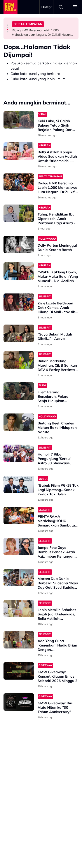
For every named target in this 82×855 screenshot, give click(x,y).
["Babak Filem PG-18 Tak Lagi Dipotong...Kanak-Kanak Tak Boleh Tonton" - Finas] (18, 484)
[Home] (10, 7)
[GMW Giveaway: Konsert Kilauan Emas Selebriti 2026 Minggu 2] (18, 671)
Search (61, 7)
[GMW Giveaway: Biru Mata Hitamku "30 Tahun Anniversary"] (18, 702)
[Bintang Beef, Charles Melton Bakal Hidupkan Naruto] (18, 422)
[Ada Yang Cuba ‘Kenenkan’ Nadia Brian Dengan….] (18, 639)
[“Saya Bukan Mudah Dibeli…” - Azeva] (18, 333)
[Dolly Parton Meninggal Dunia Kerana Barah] (18, 244)
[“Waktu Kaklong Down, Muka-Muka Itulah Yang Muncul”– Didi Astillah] (18, 271)
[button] (7, 25)
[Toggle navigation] (75, 7)
